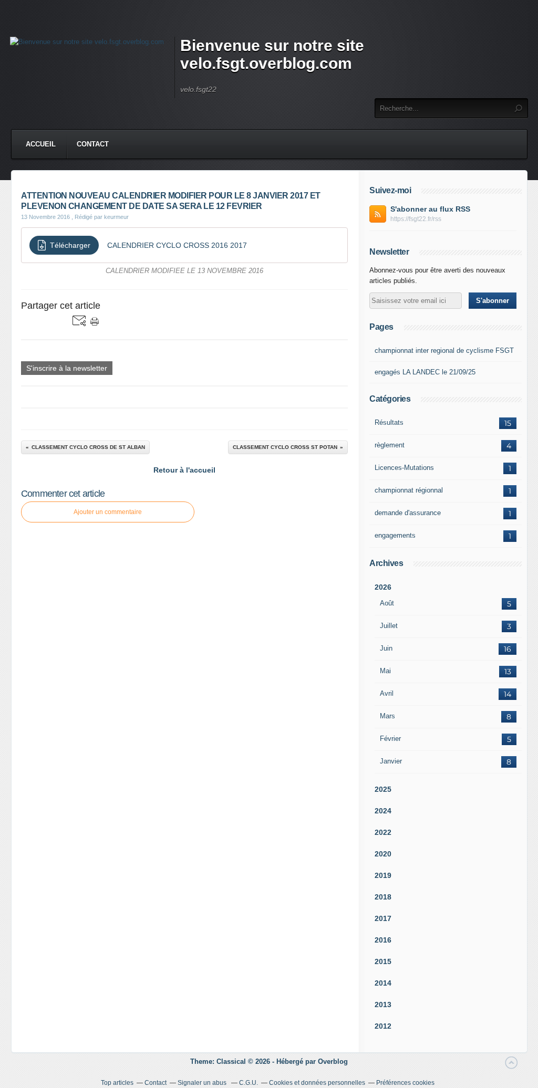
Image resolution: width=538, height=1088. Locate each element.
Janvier (391, 761)
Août (387, 603)
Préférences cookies (405, 1082)
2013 (383, 1004)
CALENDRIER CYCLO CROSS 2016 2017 (177, 245)
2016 (383, 940)
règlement (390, 445)
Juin (386, 648)
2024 (383, 811)
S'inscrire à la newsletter (66, 368)
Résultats (389, 422)
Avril (387, 693)
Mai (385, 671)
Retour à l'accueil (184, 470)
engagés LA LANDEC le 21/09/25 (425, 372)
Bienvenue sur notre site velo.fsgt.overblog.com (272, 54)
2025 (383, 789)
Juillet (389, 626)
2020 (383, 854)
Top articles (117, 1082)
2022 (383, 832)
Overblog (333, 1061)
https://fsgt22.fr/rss (415, 219)
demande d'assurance (408, 513)
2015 (383, 961)
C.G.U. (248, 1082)
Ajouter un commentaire (108, 512)
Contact (93, 144)
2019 (383, 875)
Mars (387, 716)
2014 (383, 983)
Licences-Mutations (404, 468)
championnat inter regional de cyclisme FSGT (444, 350)
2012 (383, 1026)
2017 (383, 918)
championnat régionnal (409, 490)
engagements (395, 535)
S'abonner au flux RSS (430, 209)
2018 (383, 897)
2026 (383, 587)
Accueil (41, 144)
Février (390, 738)
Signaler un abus (203, 1082)
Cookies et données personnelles (317, 1082)
